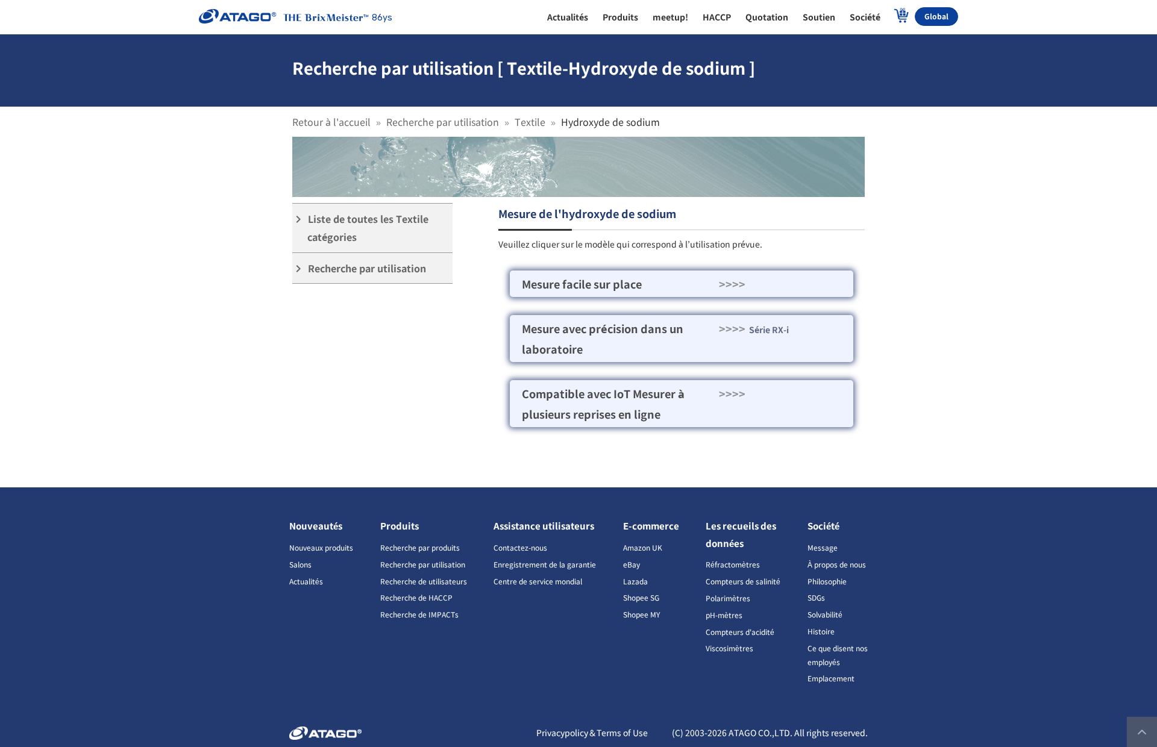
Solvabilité (824, 614)
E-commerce (651, 525)
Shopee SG (641, 597)
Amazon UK (642, 547)
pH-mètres (724, 615)
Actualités (306, 581)
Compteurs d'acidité (740, 632)
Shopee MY (641, 614)
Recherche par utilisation (442, 121)
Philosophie (827, 581)
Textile (530, 121)
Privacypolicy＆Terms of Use (592, 733)
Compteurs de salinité (743, 581)
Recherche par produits (420, 547)
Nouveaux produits (321, 547)
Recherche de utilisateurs (423, 581)
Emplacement (830, 678)
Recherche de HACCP (416, 597)
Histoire (821, 631)
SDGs (816, 597)
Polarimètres (728, 598)
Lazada (635, 581)
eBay (631, 564)
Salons (300, 564)
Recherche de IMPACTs (419, 614)
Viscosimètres (729, 648)
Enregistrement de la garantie (545, 564)
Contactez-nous (520, 547)
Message (822, 547)
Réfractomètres (733, 564)
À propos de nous (836, 564)
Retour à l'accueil (331, 121)
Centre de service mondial (538, 581)
